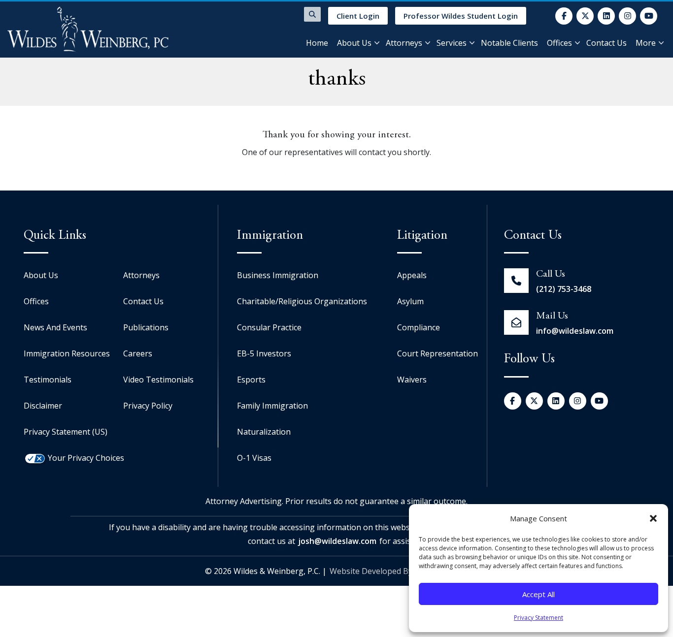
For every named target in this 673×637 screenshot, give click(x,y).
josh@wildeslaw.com (337, 541)
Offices (559, 42)
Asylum (410, 301)
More (646, 42)
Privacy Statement (538, 617)
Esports (251, 379)
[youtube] (648, 16)
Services (452, 42)
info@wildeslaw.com (574, 330)
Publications (145, 327)
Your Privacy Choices (86, 457)
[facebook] (563, 16)
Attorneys (404, 42)
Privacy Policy (147, 405)
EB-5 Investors (264, 353)
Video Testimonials (158, 379)
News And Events (55, 327)
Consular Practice (269, 327)
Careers (137, 353)
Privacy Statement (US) (65, 431)
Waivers (412, 379)
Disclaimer (43, 405)
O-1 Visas (254, 457)
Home (317, 42)
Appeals (412, 275)
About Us (354, 42)
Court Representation (437, 353)
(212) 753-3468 (563, 289)
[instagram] (627, 16)
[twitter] (585, 16)
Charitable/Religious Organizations (302, 301)
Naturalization (264, 431)
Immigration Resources (67, 353)
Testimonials (47, 379)
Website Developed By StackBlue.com (399, 571)
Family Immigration (272, 405)
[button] (653, 518)
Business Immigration (277, 275)
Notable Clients (509, 42)
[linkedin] (606, 16)
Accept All (538, 594)
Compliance (418, 327)
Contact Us (606, 42)
